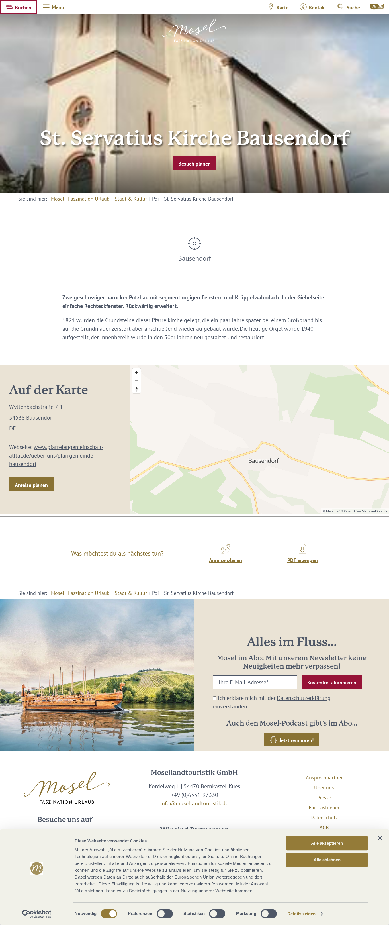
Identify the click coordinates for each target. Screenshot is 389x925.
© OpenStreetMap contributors (364, 511)
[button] (18, 7)
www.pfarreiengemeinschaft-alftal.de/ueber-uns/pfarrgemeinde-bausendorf (56, 455)
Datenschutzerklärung (304, 698)
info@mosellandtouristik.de (194, 803)
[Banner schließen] (380, 838)
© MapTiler (331, 511)
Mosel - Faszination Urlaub (80, 198)
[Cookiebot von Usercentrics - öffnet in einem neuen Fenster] (37, 914)
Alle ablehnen (327, 859)
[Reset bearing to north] (136, 389)
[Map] (259, 439)
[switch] (165, 913)
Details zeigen (301, 913)
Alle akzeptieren (327, 843)
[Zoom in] (136, 372)
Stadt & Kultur (131, 198)
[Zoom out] (136, 381)
